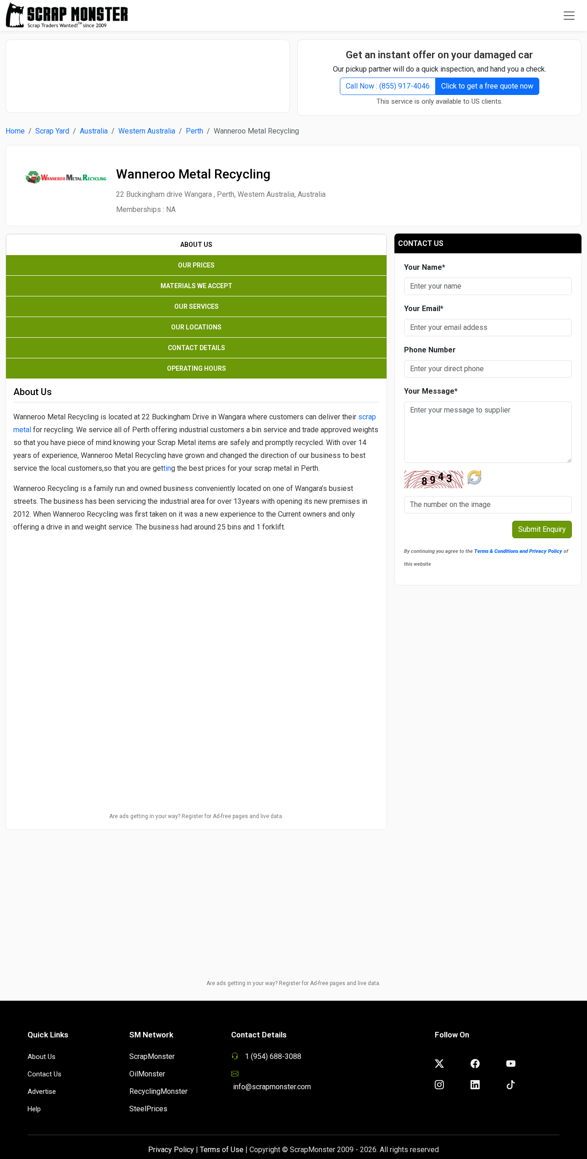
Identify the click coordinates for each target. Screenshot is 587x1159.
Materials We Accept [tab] (197, 286)
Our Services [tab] (196, 306)
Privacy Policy (171, 1149)
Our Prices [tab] (196, 265)
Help (34, 1109)
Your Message (431, 391)
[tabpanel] (196, 530)
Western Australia (146, 131)
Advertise (42, 1091)
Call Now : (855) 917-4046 (388, 86)
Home (15, 131)
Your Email (423, 308)
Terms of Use (222, 1149)
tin (167, 468)
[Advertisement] (147, 71)
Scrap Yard (52, 131)
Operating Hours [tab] (196, 368)
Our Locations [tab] (196, 327)
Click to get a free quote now (487, 86)
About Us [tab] (196, 244)
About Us (41, 1057)
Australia (94, 131)
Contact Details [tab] (196, 347)
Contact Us (44, 1074)
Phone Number (430, 349)
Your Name (424, 267)
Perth (194, 131)
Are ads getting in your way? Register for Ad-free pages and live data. (196, 816)
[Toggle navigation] (569, 15)
